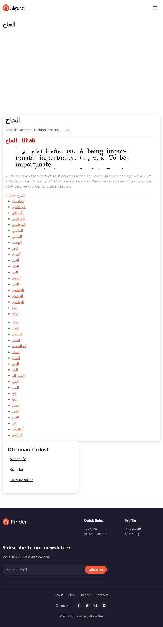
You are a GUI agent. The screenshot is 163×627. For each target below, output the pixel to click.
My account (133, 528)
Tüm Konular (21, 479)
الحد (15, 369)
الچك (15, 266)
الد (14, 423)
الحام (15, 352)
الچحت (17, 242)
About (59, 595)
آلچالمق (17, 230)
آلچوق (16, 278)
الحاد (15, 328)
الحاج (15, 313)
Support (85, 595)
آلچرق (16, 254)
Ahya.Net (96, 616)
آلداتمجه (17, 429)
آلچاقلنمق (19, 224)
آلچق (15, 260)
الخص (16, 405)
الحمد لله (18, 375)
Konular (17, 469)
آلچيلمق (17, 296)
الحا (14, 307)
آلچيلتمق (18, 290)
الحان (16, 357)
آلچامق (17, 236)
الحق (15, 363)
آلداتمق (17, 435)
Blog (71, 595)
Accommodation (95, 534)
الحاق (16, 340)
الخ (14, 393)
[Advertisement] (81, 83)
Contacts (102, 595)
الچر (15, 248)
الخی (15, 417)
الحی (15, 387)
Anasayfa (18, 458)
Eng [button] (63, 605)
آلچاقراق (18, 201)
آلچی (15, 284)
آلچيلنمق (18, 302)
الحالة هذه (19, 346)
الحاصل (17, 334)
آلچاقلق (17, 212)
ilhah (9, 195)
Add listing (132, 534)
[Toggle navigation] (155, 7)
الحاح (21, 195)
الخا (14, 399)
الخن (15, 411)
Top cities (90, 528)
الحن (15, 381)
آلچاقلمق (18, 218)
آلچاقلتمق (19, 206)
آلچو (15, 272)
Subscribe (95, 570)
